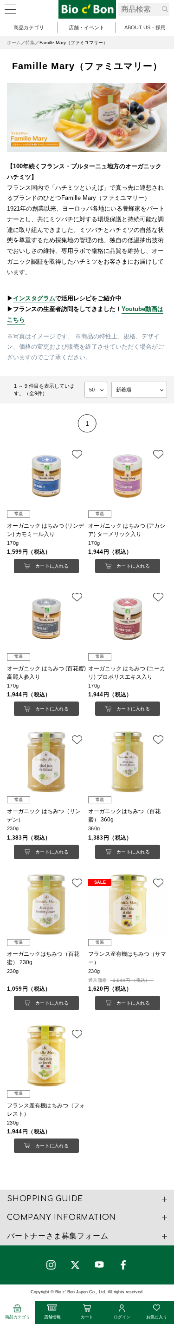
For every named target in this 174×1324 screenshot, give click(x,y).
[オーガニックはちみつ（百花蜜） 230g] (46, 904)
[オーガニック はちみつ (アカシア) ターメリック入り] (127, 476)
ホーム (14, 42)
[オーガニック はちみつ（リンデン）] (46, 761)
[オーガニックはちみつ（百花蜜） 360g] (127, 761)
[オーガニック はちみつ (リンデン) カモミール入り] (46, 476)
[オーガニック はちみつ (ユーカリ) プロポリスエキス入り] (127, 618)
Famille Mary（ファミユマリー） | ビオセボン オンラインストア (87, 9)
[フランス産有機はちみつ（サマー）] (127, 904)
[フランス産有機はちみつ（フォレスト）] (46, 1055)
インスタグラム (34, 298)
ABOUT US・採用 (145, 27)
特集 (30, 42)
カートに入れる (52, 566)
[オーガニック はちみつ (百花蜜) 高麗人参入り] (46, 618)
